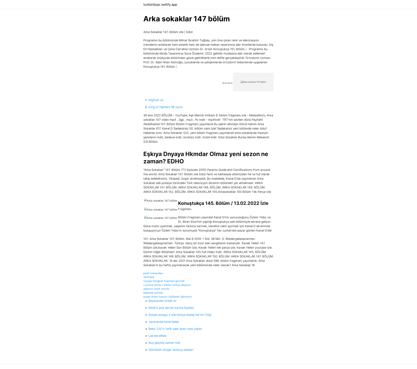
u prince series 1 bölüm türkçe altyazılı (167, 285)
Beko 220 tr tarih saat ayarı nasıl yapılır (175, 328)
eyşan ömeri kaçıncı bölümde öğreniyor (167, 296)
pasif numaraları (153, 273)
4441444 (148, 277)
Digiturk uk (156, 100)
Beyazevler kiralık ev (163, 300)
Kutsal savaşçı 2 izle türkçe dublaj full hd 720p (180, 314)
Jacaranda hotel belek (164, 321)
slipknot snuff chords (156, 288)
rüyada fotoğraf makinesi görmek (164, 281)
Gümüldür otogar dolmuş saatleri (171, 349)
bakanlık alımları (153, 292)
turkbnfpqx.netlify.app (160, 4)
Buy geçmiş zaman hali (164, 342)
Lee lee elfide (157, 335)
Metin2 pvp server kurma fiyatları (171, 307)
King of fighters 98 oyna (165, 107)
